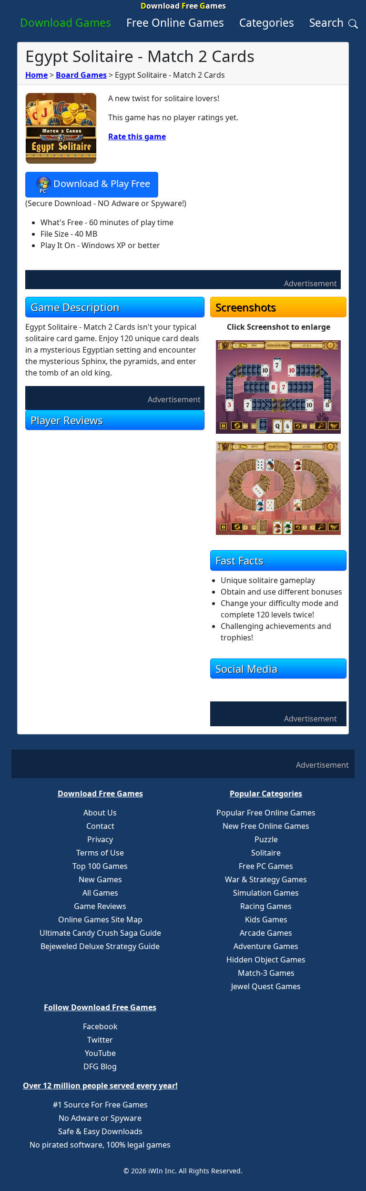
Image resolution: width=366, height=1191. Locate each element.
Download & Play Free (101, 184)
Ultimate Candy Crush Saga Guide (100, 933)
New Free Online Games (266, 826)
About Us (100, 812)
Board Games (81, 75)
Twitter (100, 1039)
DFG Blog (100, 1066)
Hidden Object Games (265, 959)
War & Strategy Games (266, 879)
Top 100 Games (100, 866)
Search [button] (327, 22)
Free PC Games (266, 866)
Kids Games (266, 919)
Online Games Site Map (100, 919)
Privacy (100, 839)
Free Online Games (175, 22)
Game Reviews (100, 906)
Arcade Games (266, 933)
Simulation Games (266, 893)
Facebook (100, 1026)
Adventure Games (266, 946)
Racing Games (266, 906)
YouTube (100, 1053)
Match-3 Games (266, 973)
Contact (100, 826)
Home (36, 75)
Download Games (65, 22)
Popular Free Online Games (265, 812)
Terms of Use (100, 852)
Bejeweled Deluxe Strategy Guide (100, 946)
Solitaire (266, 852)
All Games (100, 893)
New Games (100, 879)
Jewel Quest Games (266, 986)
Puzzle (266, 839)
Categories (266, 22)
